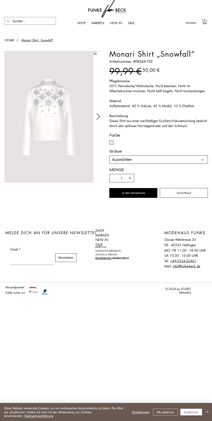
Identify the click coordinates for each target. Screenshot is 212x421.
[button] (205, 21)
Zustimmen (191, 412)
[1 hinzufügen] (130, 178)
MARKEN (102, 235)
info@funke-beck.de (186, 266)
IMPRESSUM (100, 246)
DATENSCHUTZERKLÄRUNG (108, 250)
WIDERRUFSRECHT (120, 258)
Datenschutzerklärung (38, 416)
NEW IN (101, 240)
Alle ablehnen (165, 412)
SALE (99, 244)
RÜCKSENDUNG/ (103, 258)
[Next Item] (98, 116)
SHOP (99, 231)
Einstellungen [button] (141, 412)
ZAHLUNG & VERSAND (106, 254)
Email (15, 249)
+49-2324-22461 (183, 261)
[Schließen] (207, 412)
